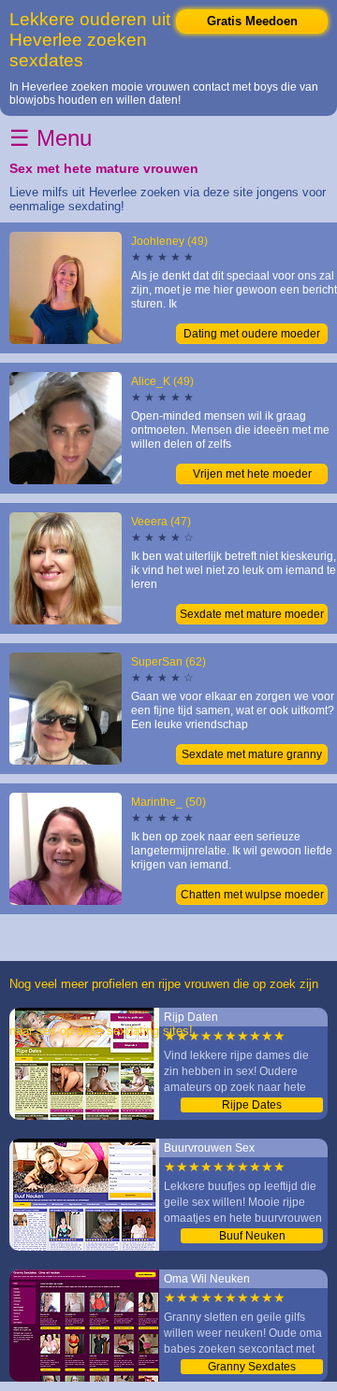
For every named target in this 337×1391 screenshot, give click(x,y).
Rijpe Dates (252, 1104)
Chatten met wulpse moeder (252, 894)
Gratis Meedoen (252, 21)
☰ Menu (50, 138)
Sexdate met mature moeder (252, 614)
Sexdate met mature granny (252, 754)
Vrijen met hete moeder (252, 473)
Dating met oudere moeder (251, 333)
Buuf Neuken (252, 1235)
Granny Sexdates (252, 1366)
